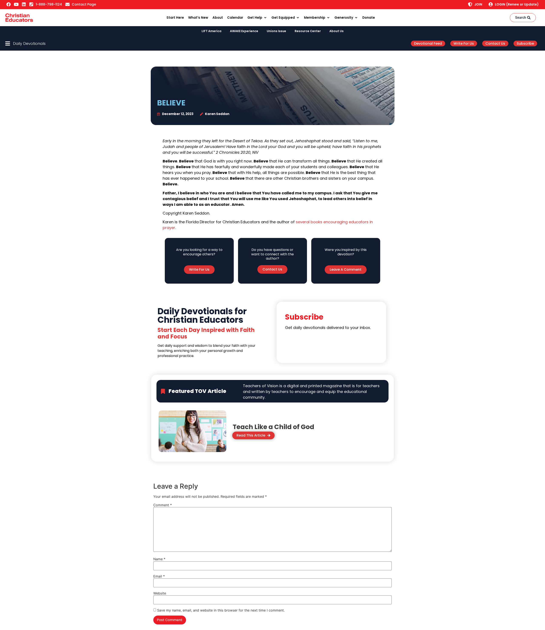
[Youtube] (16, 4)
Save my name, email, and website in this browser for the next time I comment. (221, 610)
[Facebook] (8, 4)
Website (159, 593)
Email (159, 576)
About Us (336, 31)
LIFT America (211, 31)
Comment (162, 505)
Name (159, 559)
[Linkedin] (24, 4)
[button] (257, 17)
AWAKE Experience (244, 31)
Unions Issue (276, 31)
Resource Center (308, 31)
